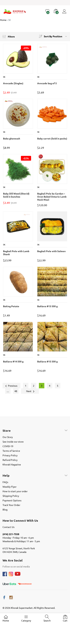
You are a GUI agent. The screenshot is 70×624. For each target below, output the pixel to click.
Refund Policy (10, 459)
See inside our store (13, 441)
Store (7, 430)
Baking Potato (11, 306)
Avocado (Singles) (13, 83)
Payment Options (12, 500)
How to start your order (15, 491)
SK (4, 76)
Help (6, 475)
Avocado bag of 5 (47, 83)
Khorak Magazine (12, 464)
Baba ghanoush (11, 138)
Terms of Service (11, 450)
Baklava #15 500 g (47, 361)
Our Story (8, 436)
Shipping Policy (11, 495)
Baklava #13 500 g (47, 306)
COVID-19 (8, 446)
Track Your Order (11, 504)
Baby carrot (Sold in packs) (52, 138)
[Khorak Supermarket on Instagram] (11, 597)
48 (15, 391)
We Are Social (13, 560)
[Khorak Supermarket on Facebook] (4, 597)
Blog (5, 509)
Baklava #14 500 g (13, 361)
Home (6, 620)
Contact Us (8, 526)
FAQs (5, 482)
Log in (64, 13)
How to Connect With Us (20, 520)
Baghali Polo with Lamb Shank (16, 253)
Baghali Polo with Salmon (51, 251)
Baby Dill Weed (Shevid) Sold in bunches (16, 195)
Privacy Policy (10, 455)
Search (47, 620)
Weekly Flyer (9, 486)
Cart (65, 620)
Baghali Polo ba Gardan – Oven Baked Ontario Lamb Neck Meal (51, 195)
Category (26, 620)
